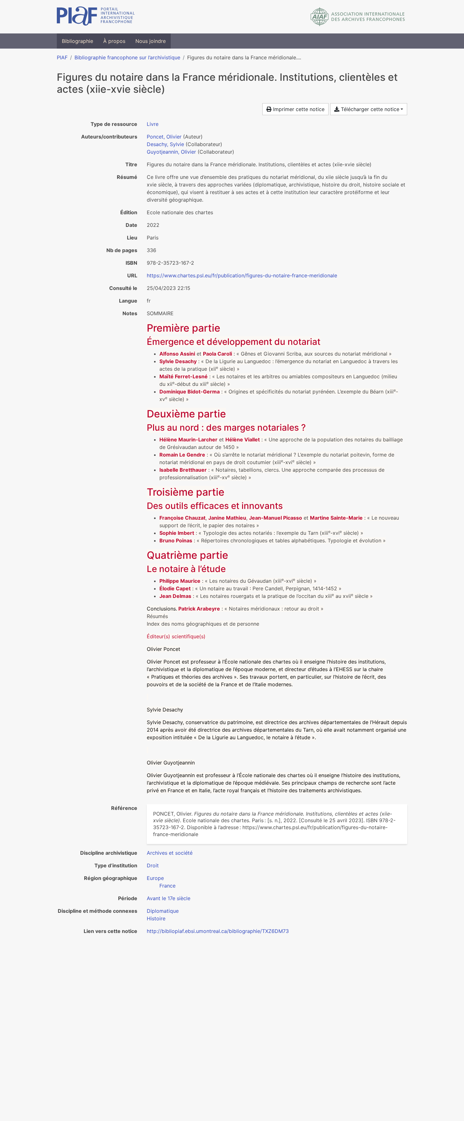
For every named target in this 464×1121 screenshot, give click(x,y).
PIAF (62, 57)
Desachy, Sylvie (165, 144)
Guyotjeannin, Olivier (171, 152)
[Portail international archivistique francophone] (96, 16)
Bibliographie (77, 41)
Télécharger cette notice (369, 109)
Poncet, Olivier (164, 136)
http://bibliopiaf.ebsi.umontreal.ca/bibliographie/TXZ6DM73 (218, 931)
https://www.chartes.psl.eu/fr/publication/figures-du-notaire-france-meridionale (242, 275)
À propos (114, 41)
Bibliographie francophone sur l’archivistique (127, 57)
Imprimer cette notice (297, 109)
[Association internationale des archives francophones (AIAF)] (357, 16)
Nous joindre (150, 41)
